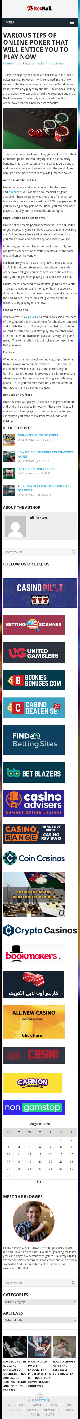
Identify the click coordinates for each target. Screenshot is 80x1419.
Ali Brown (8, 63)
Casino (16, 1409)
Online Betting (60, 1405)
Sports (32, 1409)
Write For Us (17, 1405)
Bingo (69, 1409)
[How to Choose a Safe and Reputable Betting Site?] (64, 1347)
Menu (10, 22)
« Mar (38, 1181)
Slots (50, 1414)
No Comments (57, 63)
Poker (41, 63)
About (38, 1405)
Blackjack (51, 1409)
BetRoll (45, 1400)
